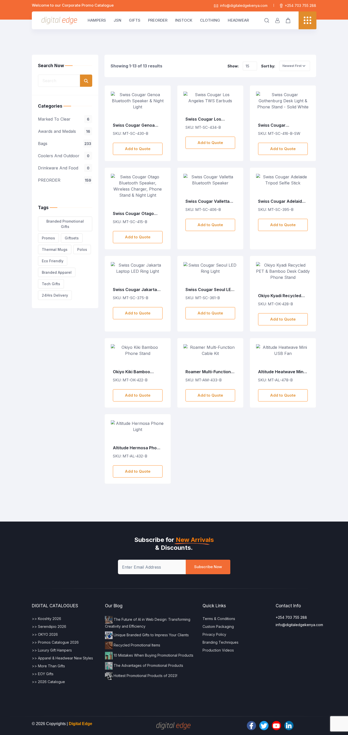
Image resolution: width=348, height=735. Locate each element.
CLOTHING (210, 20)
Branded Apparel (57, 272)
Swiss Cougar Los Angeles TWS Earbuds (207, 119)
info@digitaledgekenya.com (243, 5)
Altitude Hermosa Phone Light (137, 448)
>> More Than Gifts (48, 666)
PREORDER (157, 20)
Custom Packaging (218, 626)
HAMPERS (97, 20)
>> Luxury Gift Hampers (52, 650)
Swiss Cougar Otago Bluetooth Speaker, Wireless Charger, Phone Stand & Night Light (133, 214)
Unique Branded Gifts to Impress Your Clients (151, 635)
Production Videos (218, 650)
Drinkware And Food (63, 167)
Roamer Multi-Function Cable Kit (208, 372)
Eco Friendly (52, 261)
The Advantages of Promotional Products (148, 665)
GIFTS (134, 20)
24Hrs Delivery (55, 295)
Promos (48, 238)
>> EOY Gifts (42, 674)
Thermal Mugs (55, 249)
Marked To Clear (63, 119)
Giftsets (72, 238)
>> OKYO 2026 (45, 634)
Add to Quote (138, 148)
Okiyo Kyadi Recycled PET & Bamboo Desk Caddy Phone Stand (279, 296)
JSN (117, 20)
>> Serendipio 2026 (49, 626)
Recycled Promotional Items (136, 645)
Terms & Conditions (219, 618)
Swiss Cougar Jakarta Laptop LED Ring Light (135, 290)
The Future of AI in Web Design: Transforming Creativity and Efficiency (147, 622)
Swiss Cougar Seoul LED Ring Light (209, 290)
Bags (64, 143)
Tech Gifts (51, 284)
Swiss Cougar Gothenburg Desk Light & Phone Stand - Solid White (281, 125)
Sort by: (268, 66)
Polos (82, 249)
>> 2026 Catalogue (48, 682)
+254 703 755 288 (300, 5)
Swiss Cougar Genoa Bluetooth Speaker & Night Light (134, 125)
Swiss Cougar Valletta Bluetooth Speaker (207, 201)
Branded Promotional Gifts (65, 224)
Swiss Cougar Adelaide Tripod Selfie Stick (281, 201)
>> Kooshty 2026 (46, 618)
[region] (65, 146)
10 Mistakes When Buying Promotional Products (153, 655)
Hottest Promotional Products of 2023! (145, 675)
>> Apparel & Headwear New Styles (62, 658)
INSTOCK (183, 20)
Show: (233, 66)
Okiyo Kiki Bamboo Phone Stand (131, 372)
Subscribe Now (208, 566)
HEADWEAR (238, 20)
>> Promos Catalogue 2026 (55, 642)
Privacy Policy (214, 634)
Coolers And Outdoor (63, 155)
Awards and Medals (64, 131)
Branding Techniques (220, 642)
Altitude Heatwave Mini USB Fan (281, 372)
